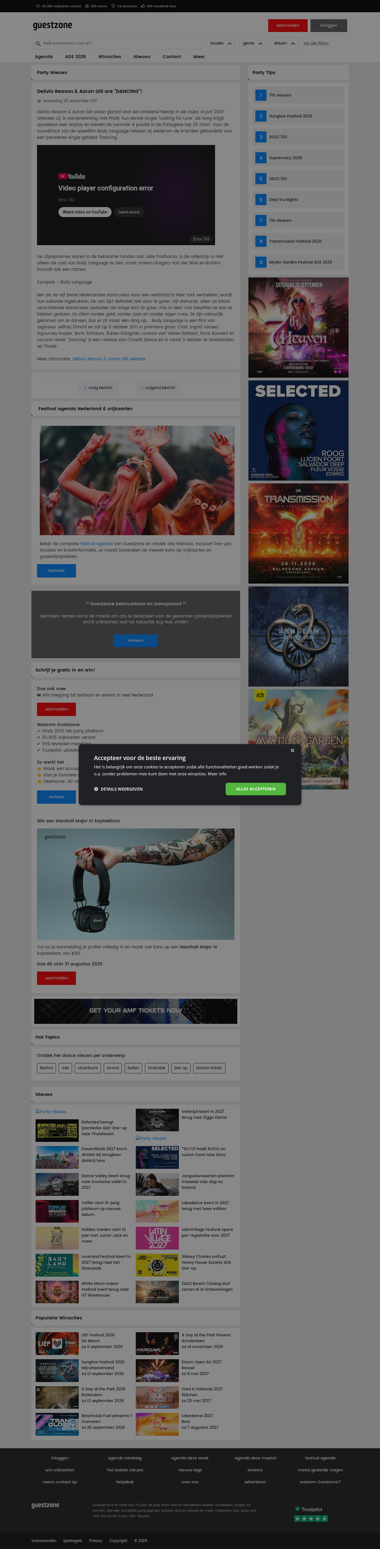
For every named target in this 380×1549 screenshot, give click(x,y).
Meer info (217, 773)
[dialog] (190, 774)
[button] (118, 788)
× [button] (292, 751)
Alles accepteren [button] (255, 788)
